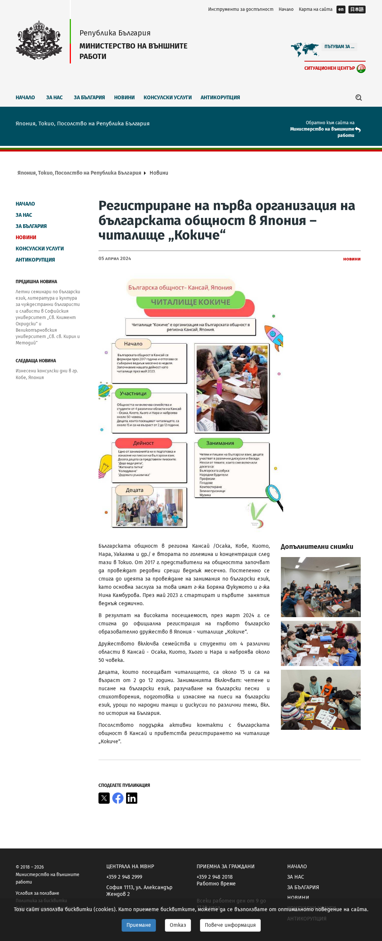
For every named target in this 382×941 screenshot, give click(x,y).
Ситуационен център (329, 68)
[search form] (359, 97)
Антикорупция (220, 97)
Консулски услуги (168, 97)
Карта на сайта (315, 9)
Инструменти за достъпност (240, 9)
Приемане (138, 925)
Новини (124, 97)
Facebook (117, 798)
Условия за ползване (37, 893)
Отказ (178, 925)
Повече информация (230, 925)
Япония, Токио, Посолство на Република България (79, 173)
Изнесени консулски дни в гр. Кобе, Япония (47, 374)
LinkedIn (131, 798)
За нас (54, 97)
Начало (286, 9)
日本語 (357, 9)
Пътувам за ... (339, 46)
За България (89, 97)
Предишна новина (36, 281)
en (341, 9)
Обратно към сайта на (330, 122)
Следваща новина (36, 360)
